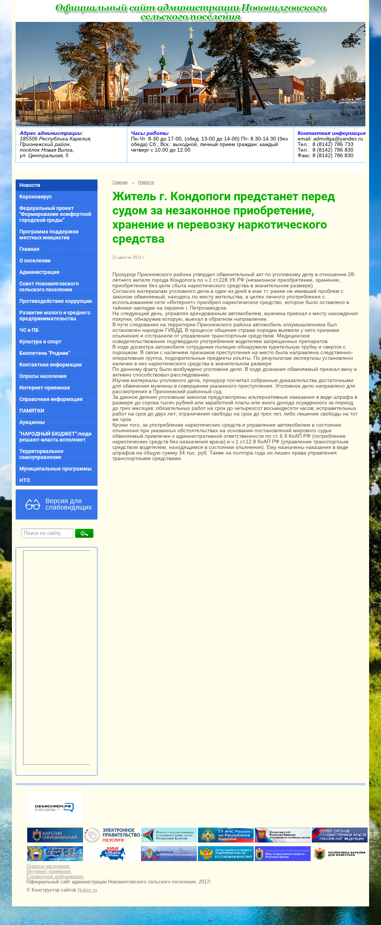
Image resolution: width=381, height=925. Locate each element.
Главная (29, 249)
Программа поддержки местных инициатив (49, 234)
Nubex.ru (87, 890)
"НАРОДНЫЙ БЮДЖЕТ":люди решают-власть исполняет (55, 437)
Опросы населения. (48, 866)
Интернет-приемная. (49, 871)
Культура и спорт (40, 342)
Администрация (39, 272)
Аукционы (32, 422)
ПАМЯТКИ (31, 411)
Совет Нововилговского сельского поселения (49, 286)
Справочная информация (51, 399)
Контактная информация (50, 365)
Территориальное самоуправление (41, 454)
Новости (29, 185)
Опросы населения (43, 376)
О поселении (35, 260)
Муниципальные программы (55, 469)
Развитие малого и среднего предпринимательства (54, 315)
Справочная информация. (55, 876)
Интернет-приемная (44, 388)
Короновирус (35, 197)
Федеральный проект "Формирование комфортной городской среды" (55, 214)
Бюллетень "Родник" (44, 353)
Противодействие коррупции (55, 301)
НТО (24, 480)
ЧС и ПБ (29, 330)
